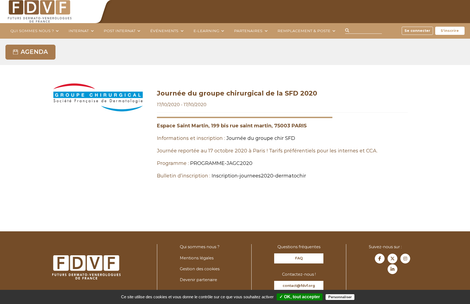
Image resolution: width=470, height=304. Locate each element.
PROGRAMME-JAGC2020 (221, 163)
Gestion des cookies (199, 268)
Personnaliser (340, 297)
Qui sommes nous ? (32, 31)
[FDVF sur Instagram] (405, 258)
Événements (164, 31)
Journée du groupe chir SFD (260, 138)
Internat (79, 31)
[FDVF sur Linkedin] (392, 269)
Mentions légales (197, 258)
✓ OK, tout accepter (299, 296)
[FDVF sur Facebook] (380, 258)
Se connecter (417, 31)
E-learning (206, 31)
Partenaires (248, 31)
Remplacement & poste (303, 31)
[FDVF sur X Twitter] (392, 258)
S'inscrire (450, 31)
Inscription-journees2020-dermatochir (259, 176)
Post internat (119, 31)
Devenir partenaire (198, 279)
